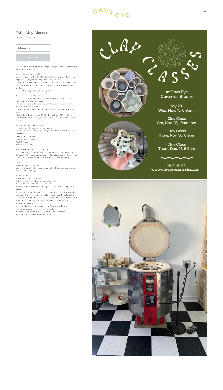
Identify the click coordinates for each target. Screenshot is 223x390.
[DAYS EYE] (111, 12)
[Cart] (205, 14)
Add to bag (33, 57)
